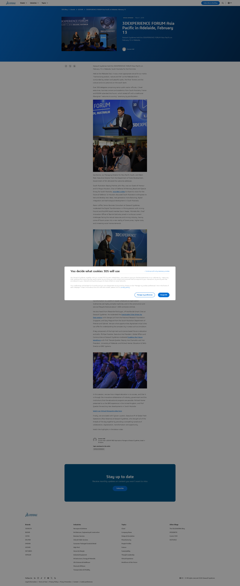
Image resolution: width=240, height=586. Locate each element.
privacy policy (125, 287)
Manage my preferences (145, 295)
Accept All (163, 295)
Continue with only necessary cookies (158, 271)
